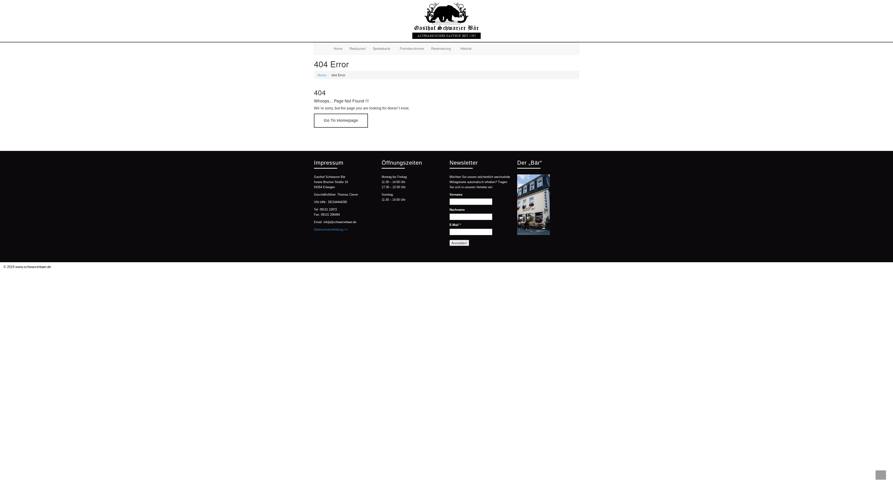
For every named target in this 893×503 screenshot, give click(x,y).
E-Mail (455, 225)
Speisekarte (381, 48)
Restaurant (358, 48)
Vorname (456, 194)
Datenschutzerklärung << (331, 229)
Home (338, 48)
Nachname (457, 209)
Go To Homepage (341, 120)
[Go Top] (881, 475)
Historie (466, 48)
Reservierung (441, 48)
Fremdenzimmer (412, 48)
